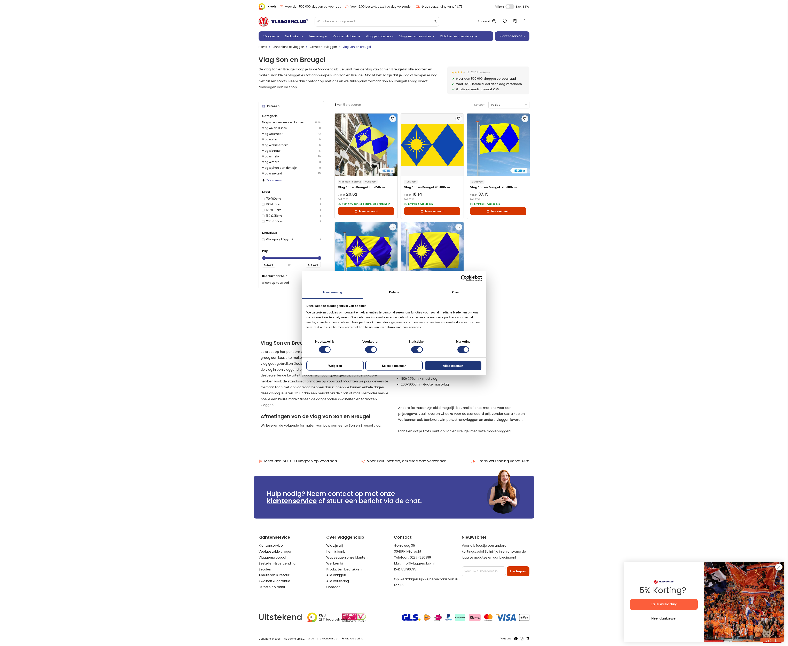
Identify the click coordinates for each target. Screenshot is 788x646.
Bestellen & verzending (277, 563)
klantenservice (292, 500)
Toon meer (274, 180)
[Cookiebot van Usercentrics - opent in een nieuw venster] (464, 278)
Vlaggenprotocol (272, 557)
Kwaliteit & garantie (274, 581)
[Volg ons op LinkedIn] (527, 639)
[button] (392, 118)
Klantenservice (271, 545)
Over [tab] (455, 292)
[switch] (371, 350)
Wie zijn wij (334, 545)
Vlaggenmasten (378, 36)
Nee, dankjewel (663, 618)
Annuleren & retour (274, 575)
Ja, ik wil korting (664, 604)
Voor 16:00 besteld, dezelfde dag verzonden (381, 7)
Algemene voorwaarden (323, 638)
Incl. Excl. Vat (509, 6)
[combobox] (377, 21)
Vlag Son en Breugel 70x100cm (427, 187)
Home (263, 47)
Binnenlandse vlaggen (288, 47)
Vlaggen (269, 36)
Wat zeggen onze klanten (347, 557)
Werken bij (334, 563)
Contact (333, 587)
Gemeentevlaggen (323, 47)
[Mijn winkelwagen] (524, 21)
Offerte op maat (272, 587)
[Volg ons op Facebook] (516, 639)
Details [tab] (394, 292)
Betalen (265, 569)
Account (484, 21)
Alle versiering (337, 581)
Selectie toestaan (394, 365)
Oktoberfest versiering (457, 36)
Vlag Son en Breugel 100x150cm (361, 187)
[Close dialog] (778, 567)
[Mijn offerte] (515, 21)
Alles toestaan (453, 365)
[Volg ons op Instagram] (522, 639)
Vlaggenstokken (345, 36)
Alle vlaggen (336, 575)
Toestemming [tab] (332, 292)
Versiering (316, 36)
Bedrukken (292, 36)
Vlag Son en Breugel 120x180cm (493, 187)
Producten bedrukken (344, 569)
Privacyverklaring (352, 638)
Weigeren (335, 365)
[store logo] (283, 21)
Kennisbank (335, 551)
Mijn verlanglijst (505, 21)
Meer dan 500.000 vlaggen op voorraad (313, 7)
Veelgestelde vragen (275, 551)
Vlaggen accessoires (415, 36)
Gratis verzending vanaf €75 (442, 7)
